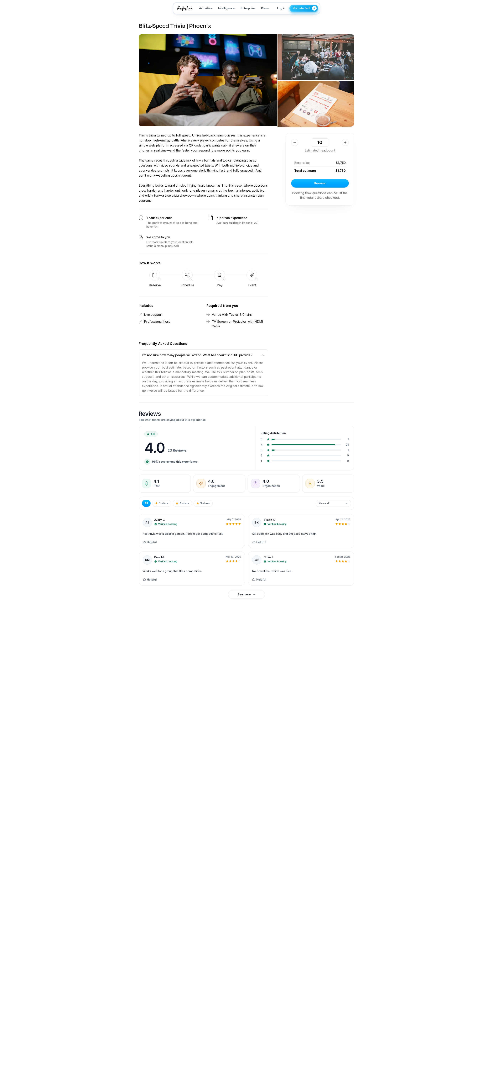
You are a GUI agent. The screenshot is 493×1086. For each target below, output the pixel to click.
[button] (208, 80)
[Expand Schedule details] (187, 275)
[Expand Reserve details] (154, 275)
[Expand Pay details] (219, 275)
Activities (205, 8)
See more (244, 594)
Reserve (319, 183)
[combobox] (333, 503)
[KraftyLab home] (184, 8)
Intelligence (226, 8)
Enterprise (248, 8)
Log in (281, 8)
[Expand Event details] (251, 275)
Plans (265, 8)
